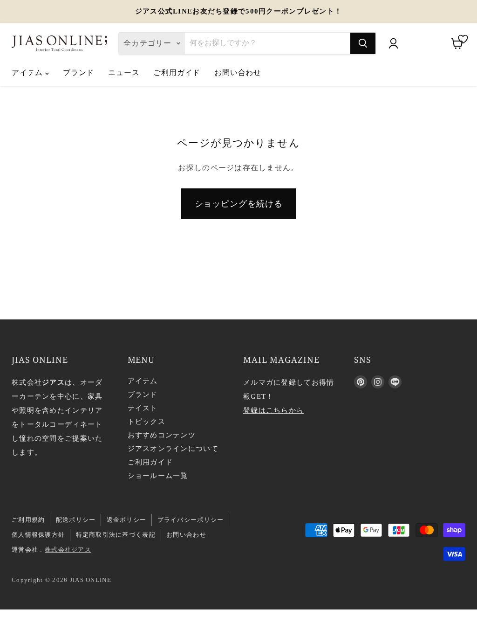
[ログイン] (393, 43)
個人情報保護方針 (38, 534)
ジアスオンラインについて (173, 448)
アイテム (28, 72)
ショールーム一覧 (158, 475)
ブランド (78, 72)
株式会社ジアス (68, 549)
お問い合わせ (237, 72)
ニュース (123, 72)
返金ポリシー (127, 519)
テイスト (143, 408)
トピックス (146, 421)
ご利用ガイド (176, 72)
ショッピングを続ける (239, 203)
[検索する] (362, 43)
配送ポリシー (76, 519)
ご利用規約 (28, 519)
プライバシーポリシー (190, 519)
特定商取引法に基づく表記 (116, 534)
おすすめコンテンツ (162, 435)
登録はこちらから (273, 410)
